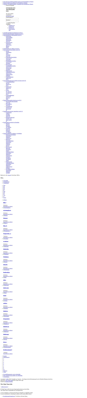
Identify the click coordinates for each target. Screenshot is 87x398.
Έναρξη (5, 356)
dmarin (5, 264)
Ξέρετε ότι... (9, 92)
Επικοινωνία (15, 2)
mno (4, 191)
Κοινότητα (11, 122)
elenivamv (6, 288)
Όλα (4, 185)
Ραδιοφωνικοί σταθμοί (10, 73)
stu (3, 194)
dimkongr (6, 334)
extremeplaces (7, 210)
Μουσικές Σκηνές (9, 142)
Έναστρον (8, 88)
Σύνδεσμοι (12, 133)
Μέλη (8, 125)
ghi (4, 189)
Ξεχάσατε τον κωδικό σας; (12, 26)
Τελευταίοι (5, 180)
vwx (4, 195)
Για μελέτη (14, 80)
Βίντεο (9, 104)
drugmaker (6, 319)
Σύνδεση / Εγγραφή (18, 4)
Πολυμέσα (12, 100)
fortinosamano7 (7, 350)
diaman (5, 218)
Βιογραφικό (13, 33)
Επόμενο (5, 370)
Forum (8, 130)
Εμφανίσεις (13, 111)
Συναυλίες (8, 114)
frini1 (4, 295)
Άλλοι (4, 197)
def (4, 187)
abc (4, 186)
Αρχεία (9, 108)
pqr (4, 192)
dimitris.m (6, 326)
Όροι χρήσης (12, 375)
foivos (5, 342)
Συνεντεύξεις (11, 49)
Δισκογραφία (12, 35)
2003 (7, 379)
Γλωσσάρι (10, 83)
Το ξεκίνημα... (6, 376)
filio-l (4, 202)
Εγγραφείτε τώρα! (10, 16)
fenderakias (6, 272)
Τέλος (4, 372)
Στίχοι (11, 48)
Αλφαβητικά (6, 183)
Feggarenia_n (7, 233)
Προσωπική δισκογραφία (9, 39)
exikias (5, 303)
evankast (5, 241)
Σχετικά (11, 374)
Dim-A (5, 226)
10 (3, 369)
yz (3, 196)
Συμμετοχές (9, 45)
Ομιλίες (9, 78)
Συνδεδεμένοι (6, 181)
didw (4, 280)
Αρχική (13, 32)
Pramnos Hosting (9, 381)
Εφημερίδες (11, 58)
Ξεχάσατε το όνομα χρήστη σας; (12, 29)
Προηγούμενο (6, 357)
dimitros (5, 311)
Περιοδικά (11, 62)
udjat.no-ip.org (4, 386)
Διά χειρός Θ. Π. (18, 1)
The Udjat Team (9, 380)
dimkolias (6, 249)
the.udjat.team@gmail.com (9, 396)
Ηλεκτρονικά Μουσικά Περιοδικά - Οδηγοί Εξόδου (10, 153)
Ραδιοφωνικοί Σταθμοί (10, 165)
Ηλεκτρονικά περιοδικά (11, 67)
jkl (3, 190)
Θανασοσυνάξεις (10, 119)
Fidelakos (6, 257)
